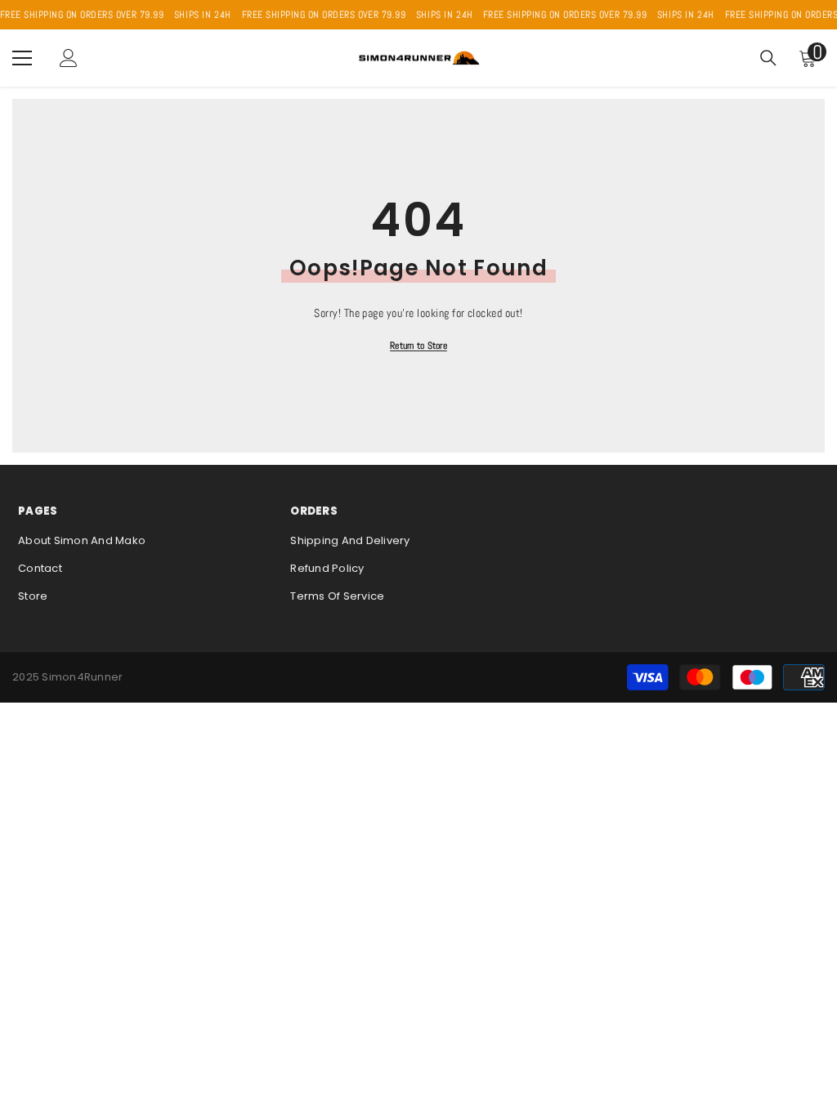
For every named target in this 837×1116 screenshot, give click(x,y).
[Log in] (69, 58)
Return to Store (418, 345)
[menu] (22, 58)
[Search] (768, 58)
